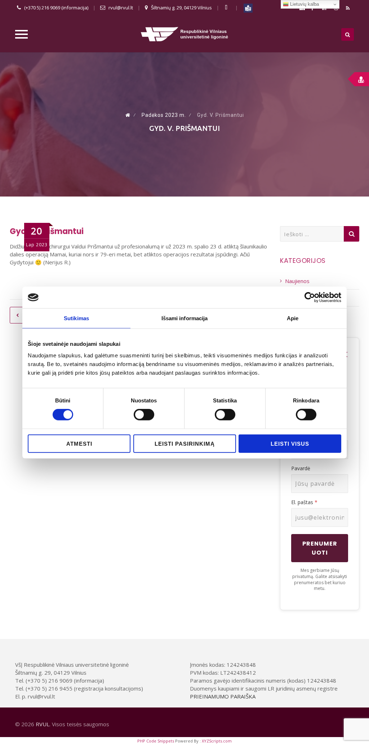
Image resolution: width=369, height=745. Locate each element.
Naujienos (297, 281)
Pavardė (300, 468)
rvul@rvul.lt (120, 7)
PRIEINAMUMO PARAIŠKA (222, 696)
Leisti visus (290, 443)
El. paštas (304, 502)
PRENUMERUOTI (319, 548)
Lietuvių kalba (304, 4)
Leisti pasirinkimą (185, 443)
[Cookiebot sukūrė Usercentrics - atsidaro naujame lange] (309, 297)
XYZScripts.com (217, 741)
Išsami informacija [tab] (184, 318)
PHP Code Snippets (155, 741)
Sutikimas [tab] (76, 318)
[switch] (144, 414)
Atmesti (79, 443)
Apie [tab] (292, 318)
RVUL (42, 724)
